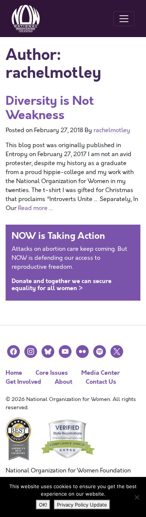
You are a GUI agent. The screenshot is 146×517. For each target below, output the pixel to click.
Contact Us (101, 381)
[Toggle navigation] (123, 18)
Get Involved (23, 381)
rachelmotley (112, 130)
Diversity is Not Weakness (50, 108)
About (63, 381)
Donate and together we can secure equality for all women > (62, 284)
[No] (136, 497)
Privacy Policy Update (82, 505)
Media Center (100, 372)
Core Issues (52, 372)
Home (14, 372)
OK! (43, 505)
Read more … (35, 208)
